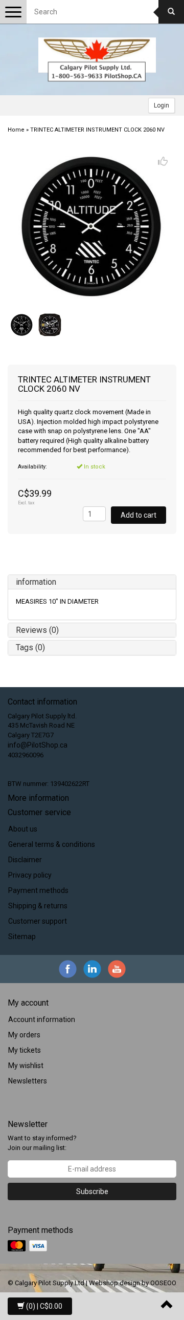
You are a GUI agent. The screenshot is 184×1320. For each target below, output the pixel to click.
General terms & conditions (51, 844)
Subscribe (92, 1191)
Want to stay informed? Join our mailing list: (42, 1143)
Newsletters (27, 1081)
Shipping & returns (37, 906)
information (36, 582)
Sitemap (22, 936)
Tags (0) (30, 647)
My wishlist (25, 1065)
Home (16, 129)
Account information (41, 1019)
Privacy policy (30, 875)
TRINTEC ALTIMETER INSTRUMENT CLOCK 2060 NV (97, 129)
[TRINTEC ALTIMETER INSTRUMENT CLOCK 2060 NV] (92, 226)
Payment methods (38, 890)
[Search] (171, 12)
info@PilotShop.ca (37, 745)
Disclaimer (25, 860)
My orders (24, 1035)
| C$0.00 (44, 1306)
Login (161, 105)
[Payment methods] (28, 1246)
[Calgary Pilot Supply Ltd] (97, 59)
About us (22, 829)
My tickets (24, 1050)
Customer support (37, 921)
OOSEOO (163, 1283)
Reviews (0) (37, 630)
